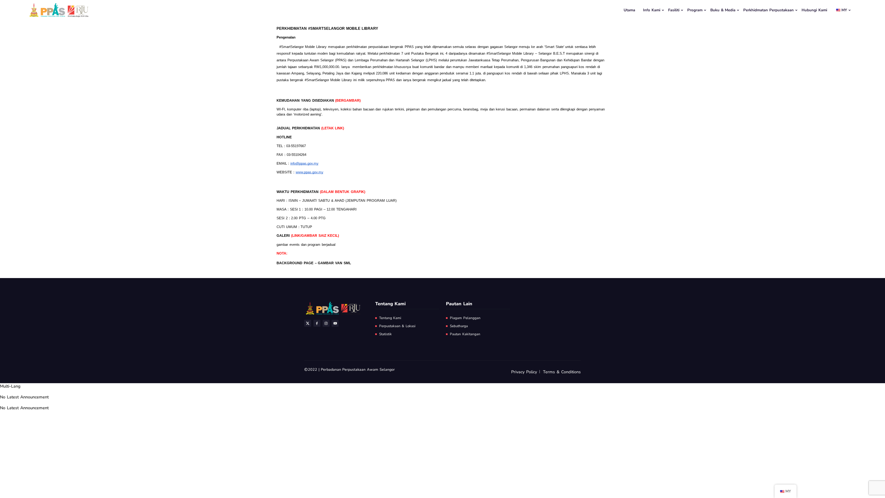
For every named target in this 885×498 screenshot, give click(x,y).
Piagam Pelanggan (465, 318)
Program (694, 10)
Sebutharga (459, 326)
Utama (629, 10)
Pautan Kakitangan (465, 334)
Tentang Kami (390, 318)
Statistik (385, 334)
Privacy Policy (524, 372)
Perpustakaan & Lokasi (397, 326)
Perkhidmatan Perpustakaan (768, 10)
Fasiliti (673, 10)
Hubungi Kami (814, 10)
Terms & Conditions (562, 372)
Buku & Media (723, 10)
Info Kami (651, 10)
